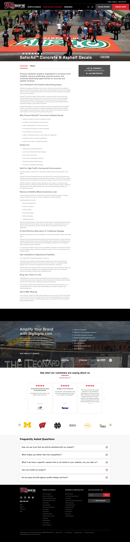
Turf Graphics (46, 522)
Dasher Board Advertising (49, 500)
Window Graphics (47, 524)
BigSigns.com (27, 534)
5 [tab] (32, 53)
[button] (92, 7)
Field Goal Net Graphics (49, 507)
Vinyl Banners (68, 509)
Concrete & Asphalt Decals (49, 498)
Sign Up (107, 495)
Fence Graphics (46, 504)
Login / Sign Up (112, 2)
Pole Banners (46, 511)
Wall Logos (68, 513)
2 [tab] (23, 53)
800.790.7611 (122, 2)
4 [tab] (29, 53)
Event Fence (46, 502)
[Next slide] (110, 360)
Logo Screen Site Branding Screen (73, 500)
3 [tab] (26, 53)
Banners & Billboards (48, 496)
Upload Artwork (104, 7)
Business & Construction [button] (74, 490)
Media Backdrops (69, 502)
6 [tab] (35, 53)
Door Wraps (68, 498)
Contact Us (22, 509)
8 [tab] (41, 53)
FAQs (21, 511)
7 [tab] (38, 53)
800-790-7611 (97, 73)
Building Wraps (69, 493)
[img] (65, 375)
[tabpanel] (65, 35)
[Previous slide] (19, 360)
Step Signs (45, 518)
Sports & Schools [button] (49, 490)
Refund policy (59, 532)
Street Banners (46, 520)
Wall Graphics (68, 511)
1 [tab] (20, 53)
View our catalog (100, 500)
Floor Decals (46, 509)
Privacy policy (68, 532)
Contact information (89, 532)
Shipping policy (78, 532)
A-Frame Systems (47, 493)
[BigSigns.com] (27, 425)
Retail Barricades (69, 507)
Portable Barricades (47, 513)
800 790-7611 (50, 532)
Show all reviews (64, 377)
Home (21, 504)
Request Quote (120, 7)
